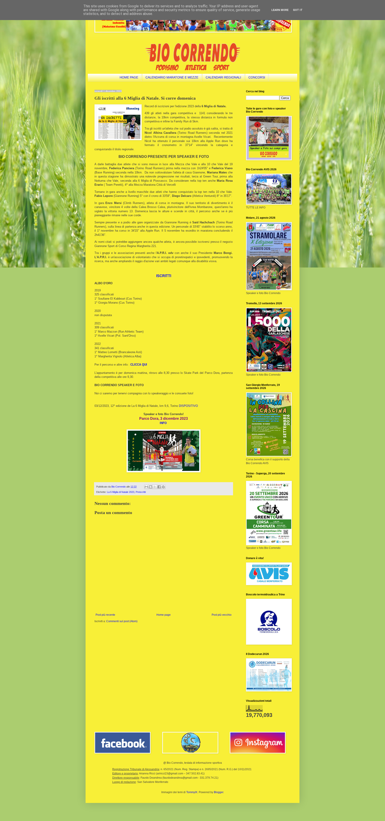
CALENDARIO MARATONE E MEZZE (171, 77)
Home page (163, 614)
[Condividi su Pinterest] (163, 487)
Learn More (280, 10)
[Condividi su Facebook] (159, 487)
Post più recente (105, 614)
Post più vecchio (221, 614)
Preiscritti (141, 492)
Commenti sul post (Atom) (121, 621)
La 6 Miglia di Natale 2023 (120, 492)
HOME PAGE (129, 77)
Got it (298, 10)
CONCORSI (256, 77)
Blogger (218, 792)
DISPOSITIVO (188, 405)
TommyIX (191, 792)
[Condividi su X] (155, 487)
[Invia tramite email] (146, 487)
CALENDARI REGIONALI (223, 77)
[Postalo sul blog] (150, 487)
